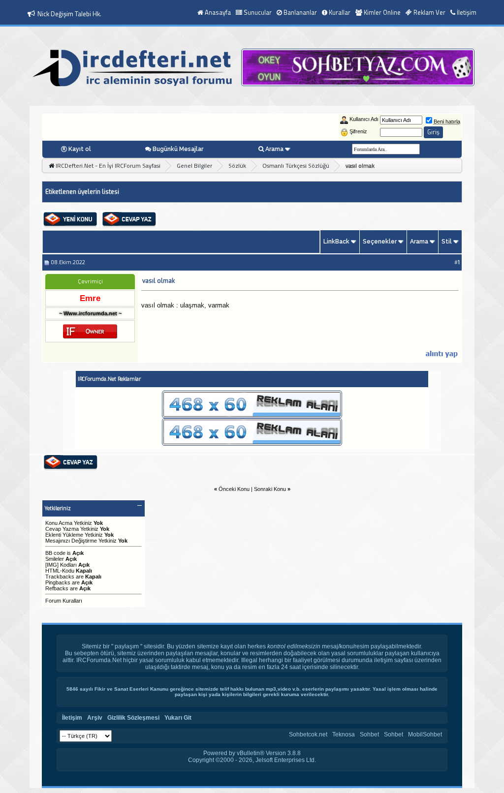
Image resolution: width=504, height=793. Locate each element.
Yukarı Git (177, 717)
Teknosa (343, 734)
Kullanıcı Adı (363, 119)
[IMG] (52, 565)
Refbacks (56, 588)
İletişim (466, 12)
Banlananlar (300, 12)
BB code (55, 553)
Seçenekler (380, 241)
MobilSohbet (425, 734)
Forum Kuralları (63, 601)
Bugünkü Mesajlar (178, 149)
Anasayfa (218, 12)
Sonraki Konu (270, 489)
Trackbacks (59, 577)
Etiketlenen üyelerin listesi (82, 192)
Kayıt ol (79, 149)
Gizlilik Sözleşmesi (133, 717)
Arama (274, 149)
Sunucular (258, 12)
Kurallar (339, 12)
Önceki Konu (234, 489)
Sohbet (369, 734)
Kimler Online (382, 12)
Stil (446, 241)
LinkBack (336, 241)
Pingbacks (57, 582)
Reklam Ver (429, 12)
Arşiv (94, 717)
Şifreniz (358, 131)
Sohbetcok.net (308, 734)
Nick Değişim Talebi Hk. (69, 14)
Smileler (54, 559)
